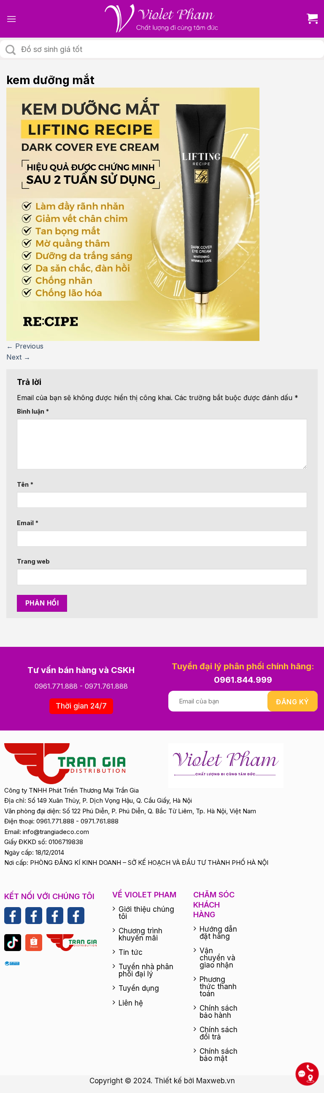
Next (18, 357)
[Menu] (11, 18)
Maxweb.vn (215, 1081)
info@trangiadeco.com (56, 832)
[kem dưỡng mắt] (132, 214)
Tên (25, 484)
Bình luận (33, 411)
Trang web (33, 561)
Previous (24, 346)
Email (27, 522)
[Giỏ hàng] (309, 19)
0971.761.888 (106, 686)
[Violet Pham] (162, 19)
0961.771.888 (56, 686)
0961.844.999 (243, 680)
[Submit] (10, 49)
